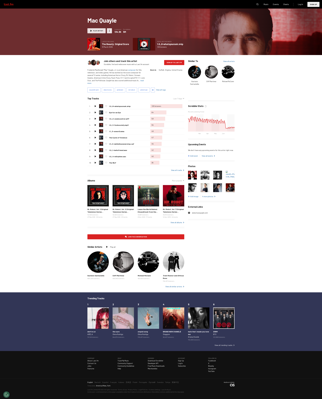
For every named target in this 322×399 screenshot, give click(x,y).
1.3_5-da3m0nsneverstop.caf (121, 144)
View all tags (161, 90)
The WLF (112, 163)
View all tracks (176, 170)
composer (132, 70)
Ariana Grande (193, 337)
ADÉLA (90, 334)
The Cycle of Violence (118, 138)
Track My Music (123, 361)
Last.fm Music (166, 389)
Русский (152, 382)
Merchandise (152, 368)
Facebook (212, 361)
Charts (286, 4)
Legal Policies (143, 389)
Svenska (160, 382)
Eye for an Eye (115, 112)
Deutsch (97, 382)
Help (119, 368)
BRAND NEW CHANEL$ (172, 332)
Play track (95, 106)
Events (276, 4)
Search (257, 4)
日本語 (128, 382)
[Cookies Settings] (6, 394)
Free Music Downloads (156, 366)
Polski (135, 382)
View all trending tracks (223, 345)
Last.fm (11, 4)
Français (113, 382)
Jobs (89, 366)
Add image (194, 196)
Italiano (121, 382)
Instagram (212, 368)
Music (266, 4)
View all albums (176, 222)
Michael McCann (228, 81)
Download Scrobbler (155, 361)
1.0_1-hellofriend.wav (118, 150)
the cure (116, 332)
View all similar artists (173, 286)
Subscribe (182, 366)
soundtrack (94, 90)
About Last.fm (93, 361)
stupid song (143, 332)
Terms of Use (122, 389)
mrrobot (131, 90)
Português (143, 382)
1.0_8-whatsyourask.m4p (170, 44)
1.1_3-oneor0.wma (116, 131)
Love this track (106, 106)
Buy (91, 203)
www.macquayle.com (200, 213)
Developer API (153, 363)
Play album (94, 44)
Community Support (125, 363)
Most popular (177, 180)
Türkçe (167, 382)
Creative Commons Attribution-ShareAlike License (147, 392)
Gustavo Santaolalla (95, 276)
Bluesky (211, 366)
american (144, 90)
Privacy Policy (132, 389)
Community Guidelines (126, 366)
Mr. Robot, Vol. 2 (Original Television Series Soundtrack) (123, 212)
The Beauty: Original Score (115, 44)
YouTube (211, 371)
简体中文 (175, 382)
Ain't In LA (91, 332)
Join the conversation (137, 237)
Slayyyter (166, 334)
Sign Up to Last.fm (174, 62)
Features (90, 368)
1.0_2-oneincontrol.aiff (119, 119)
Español (105, 382)
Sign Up (313, 4)
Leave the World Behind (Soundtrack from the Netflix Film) (147, 212)
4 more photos (207, 196)
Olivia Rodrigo (118, 334)
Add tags (153, 89)
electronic (108, 90)
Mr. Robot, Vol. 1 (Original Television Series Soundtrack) (97, 212)
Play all (109, 98)
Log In (300, 4)
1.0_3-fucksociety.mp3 (119, 125)
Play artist (98, 31)
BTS (214, 334)
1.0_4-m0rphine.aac (117, 156)
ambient (120, 90)
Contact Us (91, 363)
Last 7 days (177, 98)
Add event (194, 156)
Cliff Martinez (211, 81)
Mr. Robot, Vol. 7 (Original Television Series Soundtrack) (173, 212)
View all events (207, 156)
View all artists (229, 61)
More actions (109, 30)
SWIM (215, 332)
